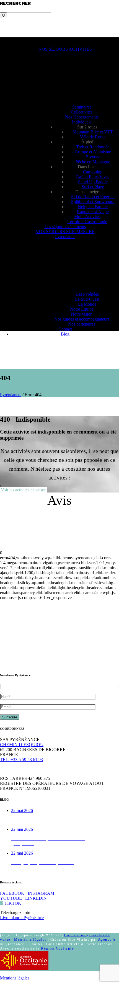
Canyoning (92, 171)
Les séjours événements (65, 226)
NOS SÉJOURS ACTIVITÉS (65, 49)
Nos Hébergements (82, 117)
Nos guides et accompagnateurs (81, 319)
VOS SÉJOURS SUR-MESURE (65, 231)
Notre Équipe (82, 309)
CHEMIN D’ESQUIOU (21, 744)
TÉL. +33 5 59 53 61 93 (21, 759)
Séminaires (81, 107)
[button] (13, 39)
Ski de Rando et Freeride (93, 196)
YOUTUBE (11, 898)
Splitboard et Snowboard (93, 201)
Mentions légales (30, 939)
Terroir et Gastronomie (87, 221)
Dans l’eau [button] (87, 166)
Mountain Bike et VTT (93, 132)
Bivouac (93, 156)
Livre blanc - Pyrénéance (22, 917)
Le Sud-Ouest (87, 299)
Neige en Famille (93, 206)
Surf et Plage (93, 186)
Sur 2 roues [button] (87, 127)
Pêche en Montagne (93, 161)
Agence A (106, 939)
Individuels (81, 122)
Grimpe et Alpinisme (93, 151)
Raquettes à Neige (93, 211)
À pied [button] (87, 142)
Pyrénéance (65, 236)
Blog (65, 334)
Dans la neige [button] (87, 191)
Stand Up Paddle (93, 181)
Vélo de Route (92, 137)
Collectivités (81, 112)
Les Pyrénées (87, 294)
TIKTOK (12, 903)
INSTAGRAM (40, 893)
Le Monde (87, 304)
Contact (65, 329)
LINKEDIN (35, 898)
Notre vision (81, 314)
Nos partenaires (81, 324)
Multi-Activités (87, 216)
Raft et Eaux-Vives (92, 176)
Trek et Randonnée (92, 147)
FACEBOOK (12, 893)
